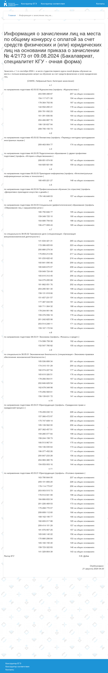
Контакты (100, 3)
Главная (12, 15)
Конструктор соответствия (53, 3)
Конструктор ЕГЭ (29, 3)
